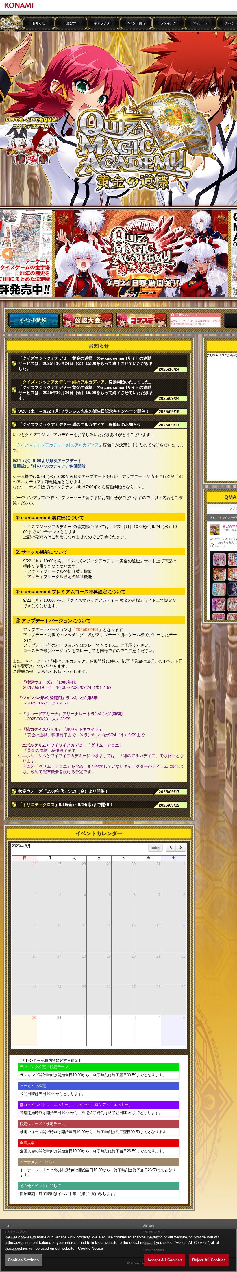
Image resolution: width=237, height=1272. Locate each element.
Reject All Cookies (208, 1260)
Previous (7, 253)
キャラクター (103, 23)
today (155, 848)
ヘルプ (8, 1226)
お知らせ (38, 23)
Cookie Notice (90, 1248)
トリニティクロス (39, 804)
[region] (118, 1250)
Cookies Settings (23, 1260)
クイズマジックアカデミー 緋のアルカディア (64, 382)
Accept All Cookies (164, 1260)
